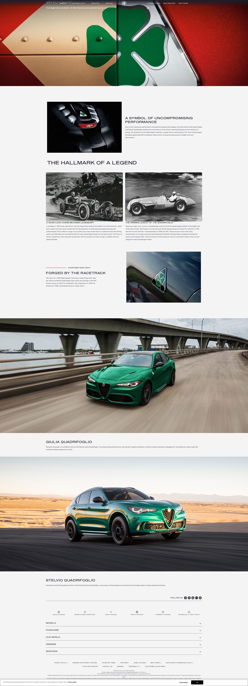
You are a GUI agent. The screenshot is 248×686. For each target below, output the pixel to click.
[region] (124, 682)
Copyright (124, 662)
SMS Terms (155, 662)
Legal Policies (140, 662)
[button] (154, 3)
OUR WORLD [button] (53, 637)
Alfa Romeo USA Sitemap (155, 666)
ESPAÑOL (120, 666)
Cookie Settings (108, 662)
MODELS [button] (51, 623)
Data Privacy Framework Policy (179, 662)
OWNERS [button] (51, 644)
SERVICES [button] (51, 651)
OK (197, 682)
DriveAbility (134, 666)
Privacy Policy (60, 662)
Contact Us (107, 666)
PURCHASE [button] (52, 630)
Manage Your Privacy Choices (85, 662)
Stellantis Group (90, 666)
